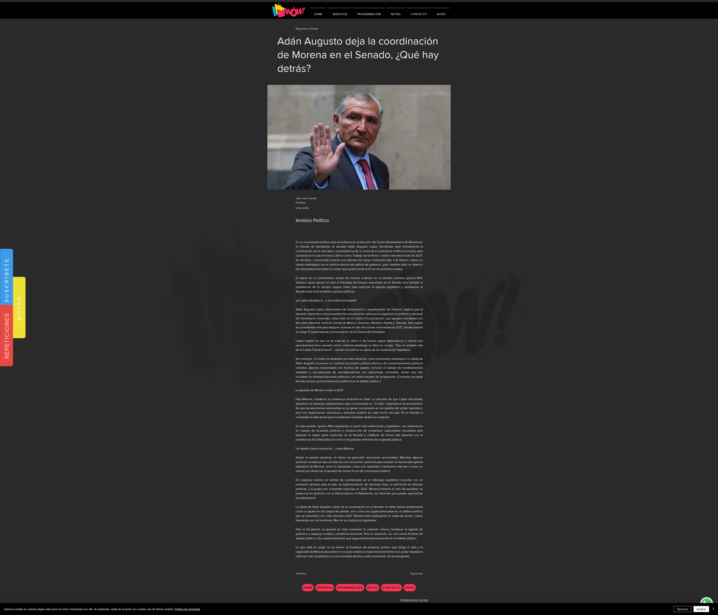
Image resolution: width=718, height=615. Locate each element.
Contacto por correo (414, 600)
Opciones (682, 609)
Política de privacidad (187, 609)
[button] (6, 279)
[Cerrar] (713, 609)
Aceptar (701, 609)
